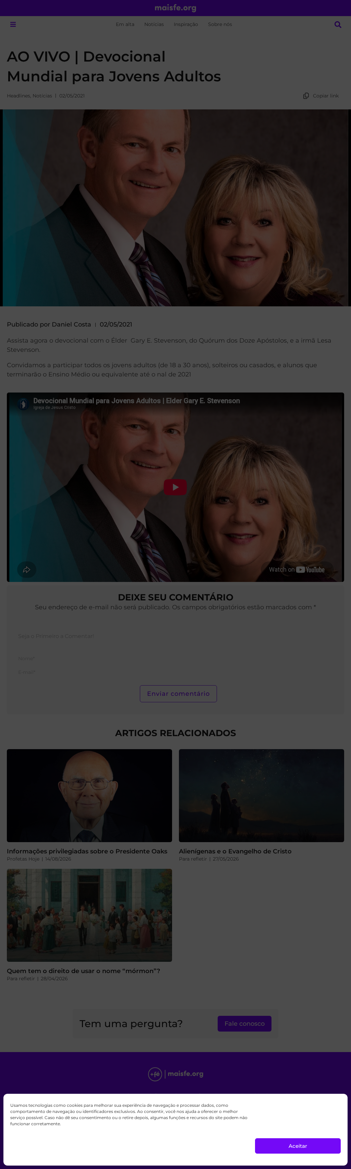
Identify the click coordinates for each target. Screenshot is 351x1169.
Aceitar (298, 1146)
